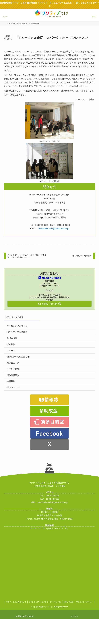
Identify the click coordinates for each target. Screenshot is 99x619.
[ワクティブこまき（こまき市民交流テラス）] (49, 17)
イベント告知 (13, 368)
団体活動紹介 (13, 375)
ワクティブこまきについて (16, 602)
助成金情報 (12, 338)
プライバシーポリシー (84, 602)
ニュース (11, 350)
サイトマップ (47, 602)
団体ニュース (13, 362)
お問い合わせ (69, 602)
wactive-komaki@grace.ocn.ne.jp (54, 228)
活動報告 (11, 344)
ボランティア (13, 387)
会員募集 (11, 381)
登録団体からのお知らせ (18, 356)
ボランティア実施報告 (17, 332)
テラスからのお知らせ (17, 325)
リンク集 (57, 602)
